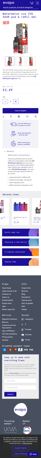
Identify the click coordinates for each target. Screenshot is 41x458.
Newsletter (26, 297)
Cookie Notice (27, 443)
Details (10, 151)
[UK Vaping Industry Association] (12, 430)
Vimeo (27, 340)
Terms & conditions (9, 334)
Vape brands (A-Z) (9, 291)
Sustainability (7, 300)
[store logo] (8, 3)
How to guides (27, 303)
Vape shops (6, 288)
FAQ (23, 306)
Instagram (29, 319)
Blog (23, 294)
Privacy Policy (14, 373)
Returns (5, 322)
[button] (10, 61)
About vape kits (8, 309)
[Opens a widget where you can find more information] (33, 454)
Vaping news (27, 300)
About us (5, 297)
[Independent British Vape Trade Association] (31, 430)
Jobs (4, 306)
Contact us (6, 294)
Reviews (25, 291)
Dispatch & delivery (9, 319)
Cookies (5, 340)
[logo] (20, 416)
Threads (28, 329)
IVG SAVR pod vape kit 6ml (20, 218)
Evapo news (6, 303)
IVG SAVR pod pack (19, 169)
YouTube (28, 335)
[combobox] (21, 7)
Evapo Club (26, 288)
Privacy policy (7, 337)
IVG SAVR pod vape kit (21, 162)
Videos (24, 309)
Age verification (8, 331)
